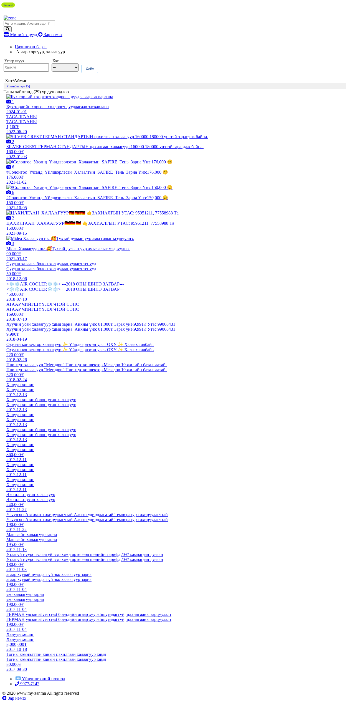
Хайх (90, 69)
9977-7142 (29, 683)
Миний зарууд (23, 34)
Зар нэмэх (52, 34)
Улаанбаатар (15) (18, 86)
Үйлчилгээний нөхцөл (43, 678)
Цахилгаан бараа (31, 46)
